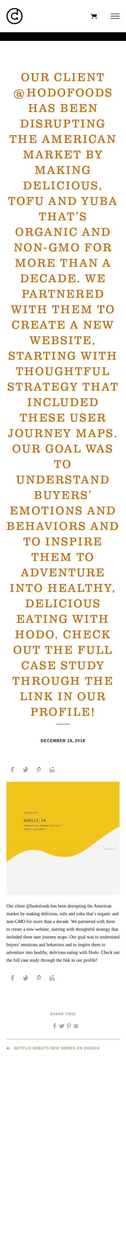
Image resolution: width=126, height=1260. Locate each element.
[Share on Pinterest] (39, 770)
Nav (114, 16)
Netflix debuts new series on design (57, 1048)
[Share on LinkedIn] (52, 770)
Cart (92, 16)
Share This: (63, 1014)
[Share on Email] (73, 1023)
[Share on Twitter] (25, 770)
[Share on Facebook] (12, 770)
